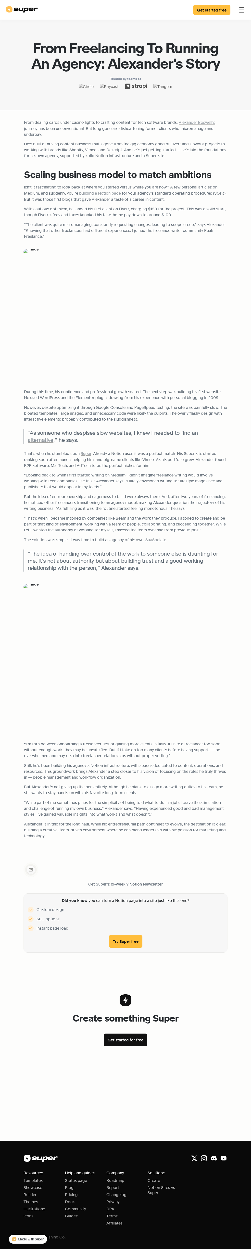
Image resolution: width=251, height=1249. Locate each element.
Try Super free (125, 941)
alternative (40, 439)
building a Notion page (100, 193)
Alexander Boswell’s (197, 122)
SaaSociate (155, 539)
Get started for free (125, 1039)
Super (86, 453)
